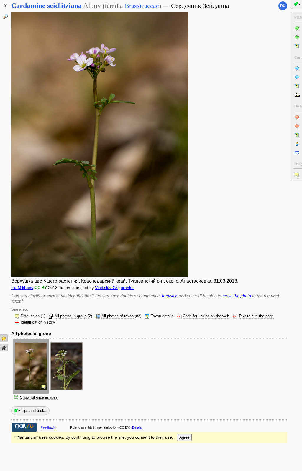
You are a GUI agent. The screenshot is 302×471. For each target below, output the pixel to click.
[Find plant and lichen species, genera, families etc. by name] (5, 16)
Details (137, 427)
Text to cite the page (256, 316)
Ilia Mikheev (22, 287)
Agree (184, 437)
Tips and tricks (33, 410)
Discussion (30, 316)
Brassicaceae (142, 5)
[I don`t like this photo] (4, 347)
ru (282, 6)
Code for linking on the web (206, 316)
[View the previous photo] (30, 144)
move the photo (236, 295)
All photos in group (70, 316)
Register (169, 295)
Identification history (38, 322)
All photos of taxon (117, 316)
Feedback (48, 427)
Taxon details (162, 316)
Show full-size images (39, 397)
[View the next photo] (169, 144)
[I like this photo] (4, 338)
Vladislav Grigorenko (114, 287)
